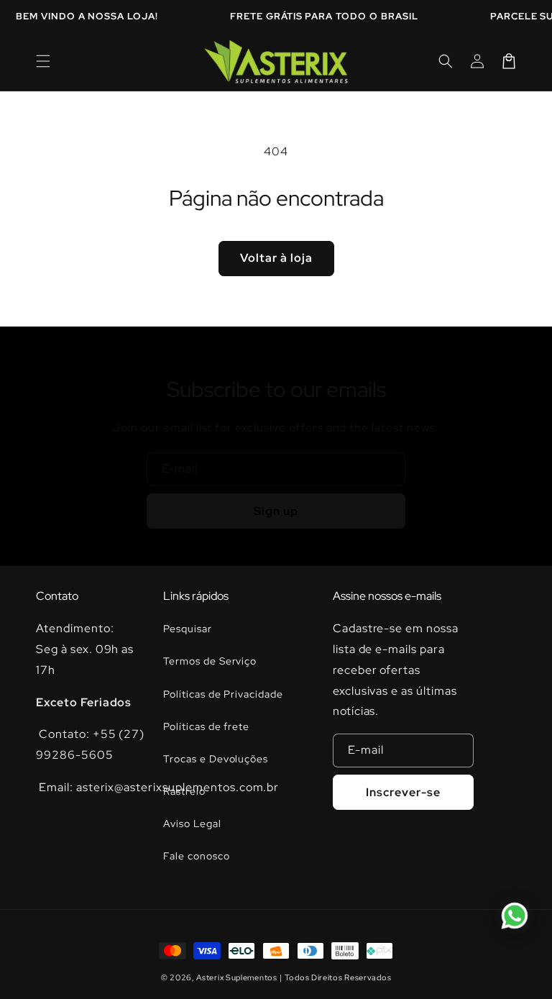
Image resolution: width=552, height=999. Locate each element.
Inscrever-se (403, 792)
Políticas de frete (206, 726)
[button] (43, 61)
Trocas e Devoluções (215, 758)
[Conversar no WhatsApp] (514, 915)
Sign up (276, 511)
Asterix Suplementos (236, 977)
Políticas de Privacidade (223, 694)
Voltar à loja (276, 257)
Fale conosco (196, 855)
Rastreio (184, 791)
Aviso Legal (192, 823)
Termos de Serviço (210, 660)
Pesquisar (187, 628)
